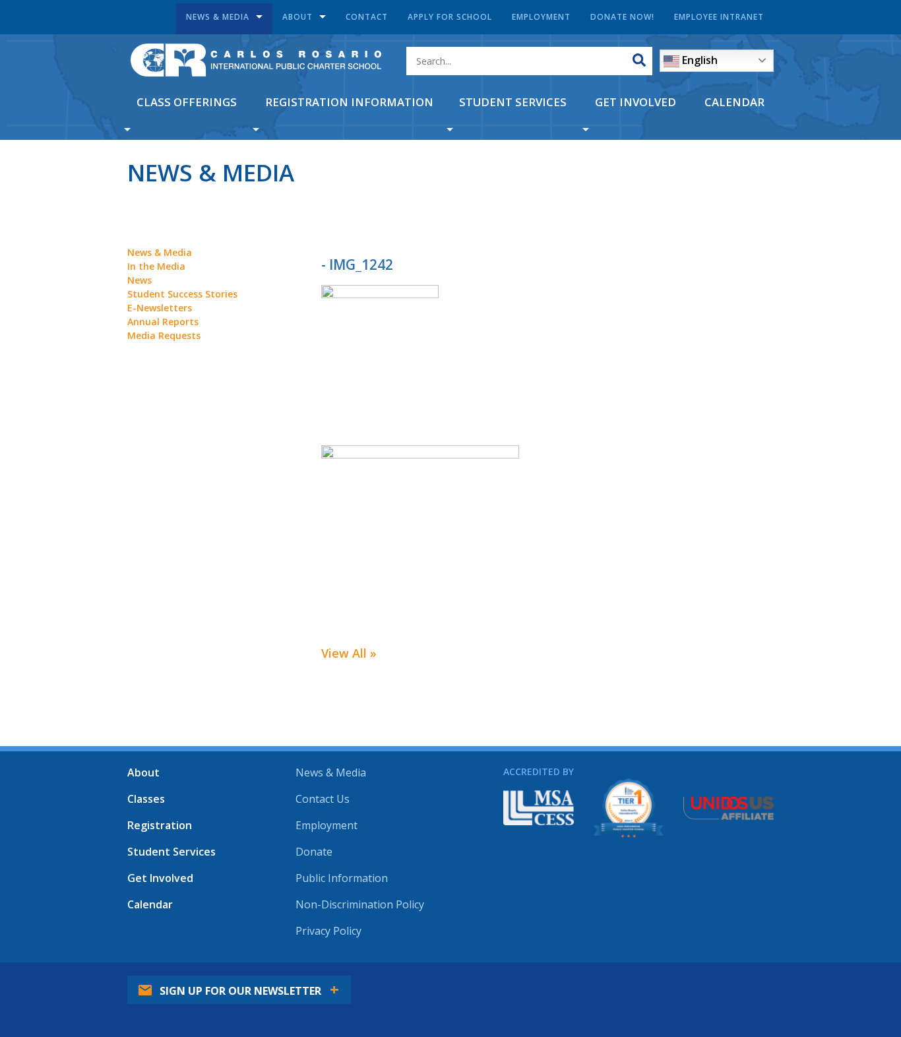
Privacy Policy (328, 931)
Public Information (341, 878)
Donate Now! (622, 16)
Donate (313, 851)
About (297, 16)
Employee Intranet (719, 16)
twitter (686, 981)
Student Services (513, 102)
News (139, 280)
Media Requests (164, 335)
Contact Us (322, 799)
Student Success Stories (182, 294)
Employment (541, 16)
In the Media (156, 266)
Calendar (734, 102)
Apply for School (450, 16)
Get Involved (635, 102)
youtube (722, 981)
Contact (367, 16)
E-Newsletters (159, 307)
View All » (349, 653)
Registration (159, 825)
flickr (759, 981)
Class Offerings (187, 102)
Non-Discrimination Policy (359, 904)
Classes (146, 799)
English (698, 60)
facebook (650, 981)
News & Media (217, 16)
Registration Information (349, 102)
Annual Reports (163, 321)
